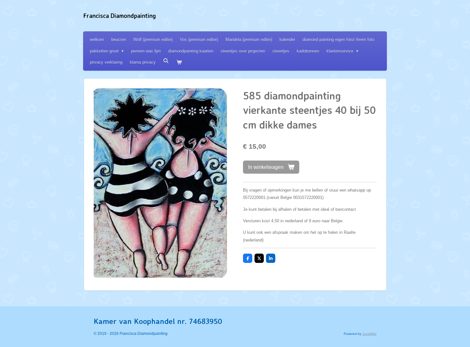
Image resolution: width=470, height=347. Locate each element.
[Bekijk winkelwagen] (179, 62)
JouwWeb (369, 333)
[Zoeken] (166, 61)
